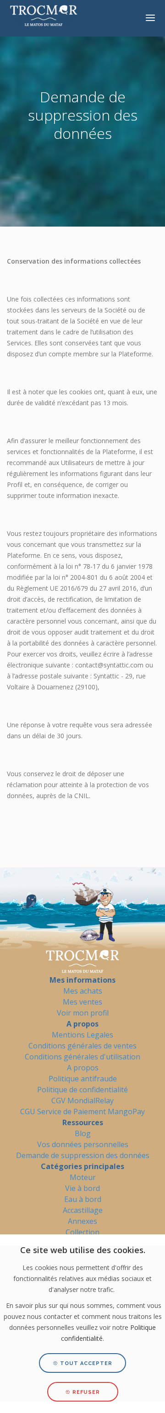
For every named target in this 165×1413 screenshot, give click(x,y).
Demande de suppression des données (82, 1155)
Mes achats (82, 991)
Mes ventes (82, 1002)
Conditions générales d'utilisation (82, 1057)
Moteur (83, 1177)
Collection (82, 1232)
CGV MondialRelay (82, 1100)
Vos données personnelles (82, 1144)
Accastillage (83, 1210)
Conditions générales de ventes (82, 1046)
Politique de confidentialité (82, 1090)
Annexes (82, 1221)
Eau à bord (82, 1199)
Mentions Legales (82, 1035)
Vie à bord (82, 1188)
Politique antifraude (83, 1079)
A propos (83, 1068)
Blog (83, 1133)
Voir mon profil (83, 1013)
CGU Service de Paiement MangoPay (82, 1111)
